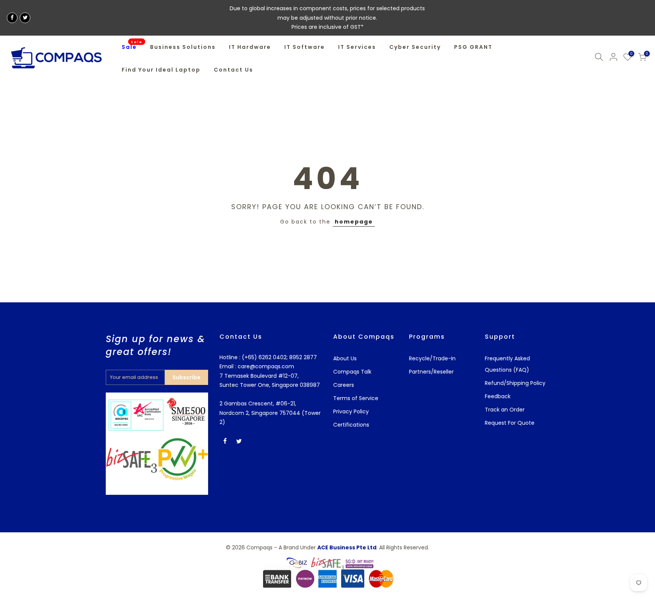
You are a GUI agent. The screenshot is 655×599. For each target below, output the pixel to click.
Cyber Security (415, 47)
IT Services (357, 47)
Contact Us (233, 70)
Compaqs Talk (352, 371)
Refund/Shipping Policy (515, 383)
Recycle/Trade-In (432, 358)
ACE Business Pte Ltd (346, 547)
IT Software (304, 47)
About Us (345, 358)
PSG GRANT (473, 47)
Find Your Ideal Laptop (161, 70)
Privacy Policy (351, 411)
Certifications (351, 425)
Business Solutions (183, 47)
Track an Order (505, 409)
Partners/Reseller (431, 371)
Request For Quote (509, 423)
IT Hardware (250, 47)
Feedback (498, 396)
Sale (132, 45)
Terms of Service (355, 398)
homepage (354, 221)
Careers (343, 385)
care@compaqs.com (265, 366)
